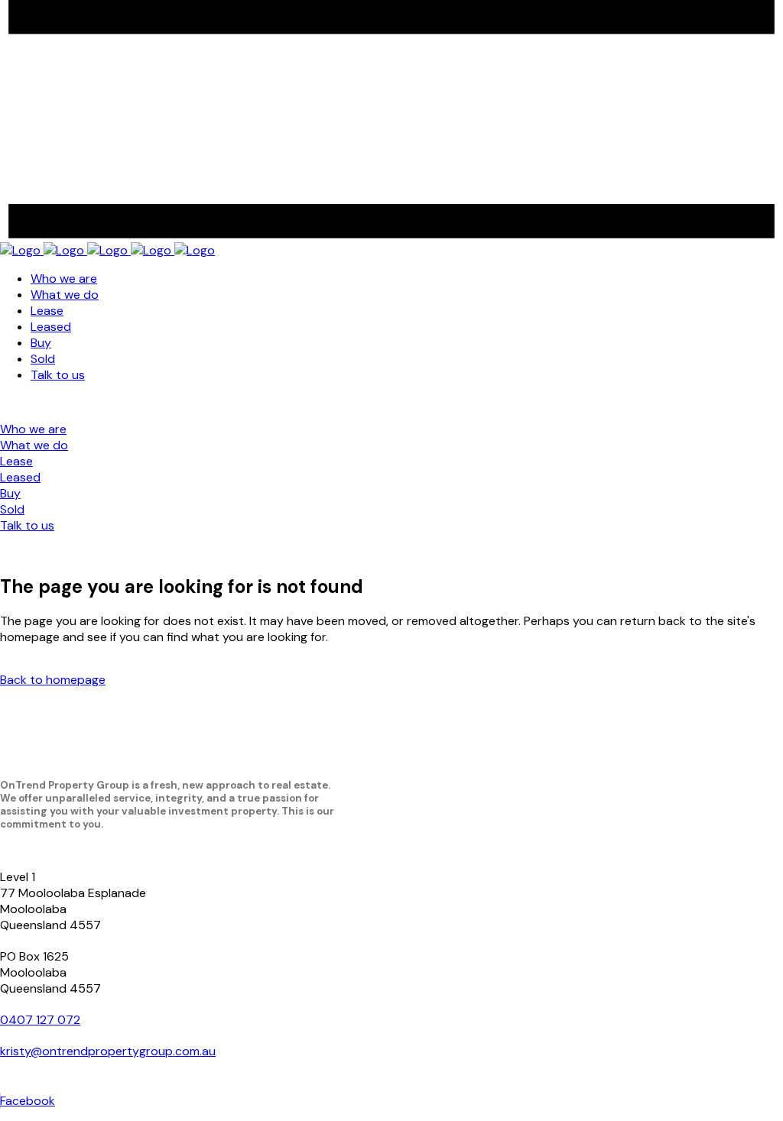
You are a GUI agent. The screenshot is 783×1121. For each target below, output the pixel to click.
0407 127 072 (40, 1020)
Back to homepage (53, 680)
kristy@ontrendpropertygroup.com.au (108, 1051)
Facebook (27, 1101)
